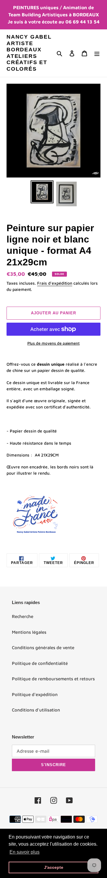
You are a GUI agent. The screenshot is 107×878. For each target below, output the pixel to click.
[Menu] (97, 53)
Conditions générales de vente (43, 647)
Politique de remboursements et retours (53, 678)
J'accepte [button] (53, 867)
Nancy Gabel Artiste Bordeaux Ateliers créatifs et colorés (29, 53)
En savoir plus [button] (25, 852)
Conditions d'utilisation (36, 709)
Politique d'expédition (35, 694)
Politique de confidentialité (40, 663)
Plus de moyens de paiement (53, 343)
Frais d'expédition (54, 283)
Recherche (22, 616)
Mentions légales (29, 632)
